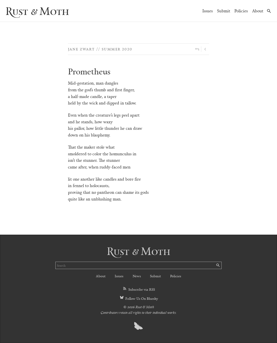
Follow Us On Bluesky (141, 298)
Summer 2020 (117, 48)
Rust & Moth (37, 10)
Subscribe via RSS (141, 289)
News (137, 275)
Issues (207, 11)
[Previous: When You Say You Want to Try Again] (205, 49)
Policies (241, 11)
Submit (223, 11)
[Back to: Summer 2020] (197, 49)
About (257, 11)
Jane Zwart (81, 48)
